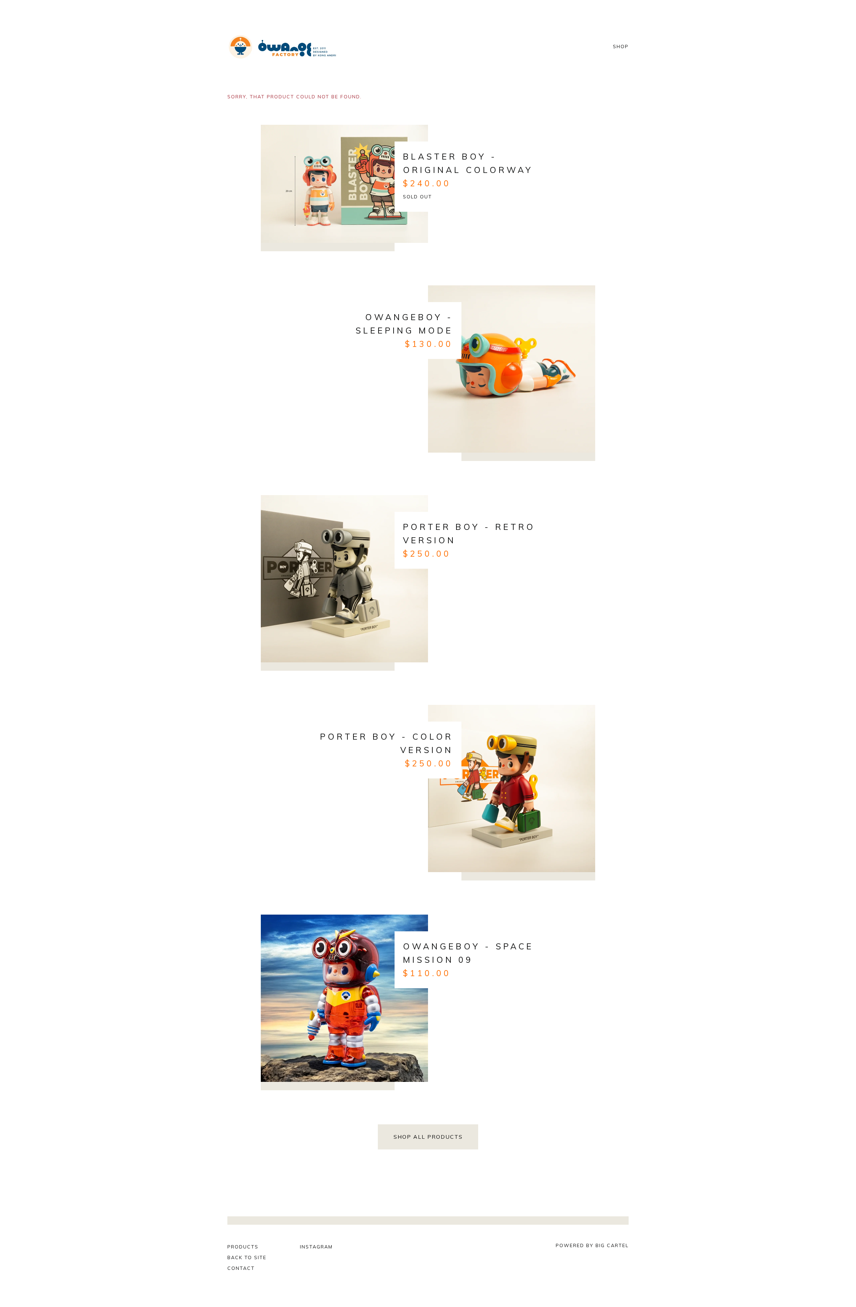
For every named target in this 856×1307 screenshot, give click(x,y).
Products (242, 1247)
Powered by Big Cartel (592, 1245)
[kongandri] (282, 47)
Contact (241, 1268)
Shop (621, 47)
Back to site (246, 1257)
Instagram (316, 1247)
